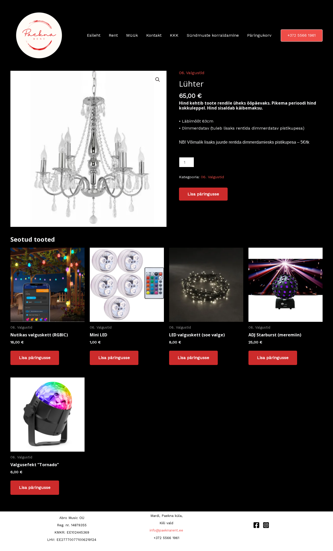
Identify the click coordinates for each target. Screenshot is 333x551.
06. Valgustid (191, 72)
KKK (174, 35)
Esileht (93, 35)
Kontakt (154, 35)
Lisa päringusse (203, 193)
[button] (302, 35)
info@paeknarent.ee (166, 530)
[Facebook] (256, 525)
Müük (132, 35)
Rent (113, 35)
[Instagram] (266, 525)
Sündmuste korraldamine (213, 35)
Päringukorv (259, 35)
